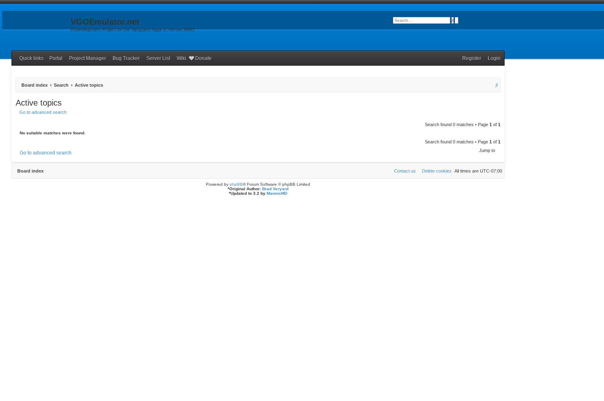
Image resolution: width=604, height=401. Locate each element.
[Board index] (35, 24)
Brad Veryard (275, 189)
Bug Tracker (126, 58)
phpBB (236, 184)
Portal (55, 58)
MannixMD (277, 193)
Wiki (181, 58)
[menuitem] (492, 58)
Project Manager (87, 58)
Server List (158, 58)
